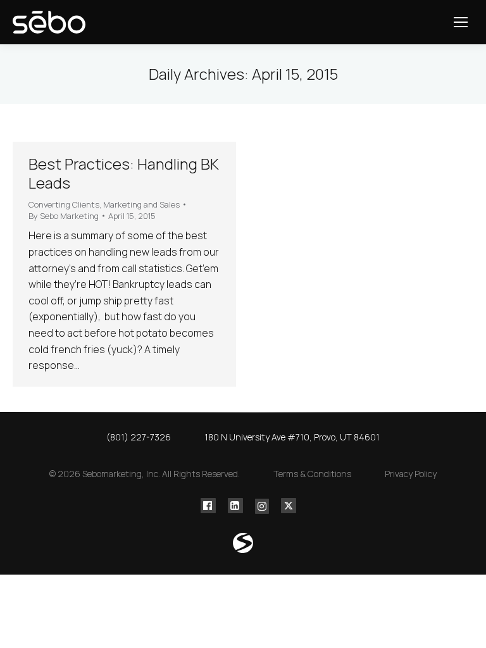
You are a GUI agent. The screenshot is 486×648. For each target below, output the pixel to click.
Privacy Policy (411, 474)
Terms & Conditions (312, 474)
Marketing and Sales (141, 204)
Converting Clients (63, 204)
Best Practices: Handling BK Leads (123, 173)
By (63, 215)
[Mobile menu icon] (460, 22)
